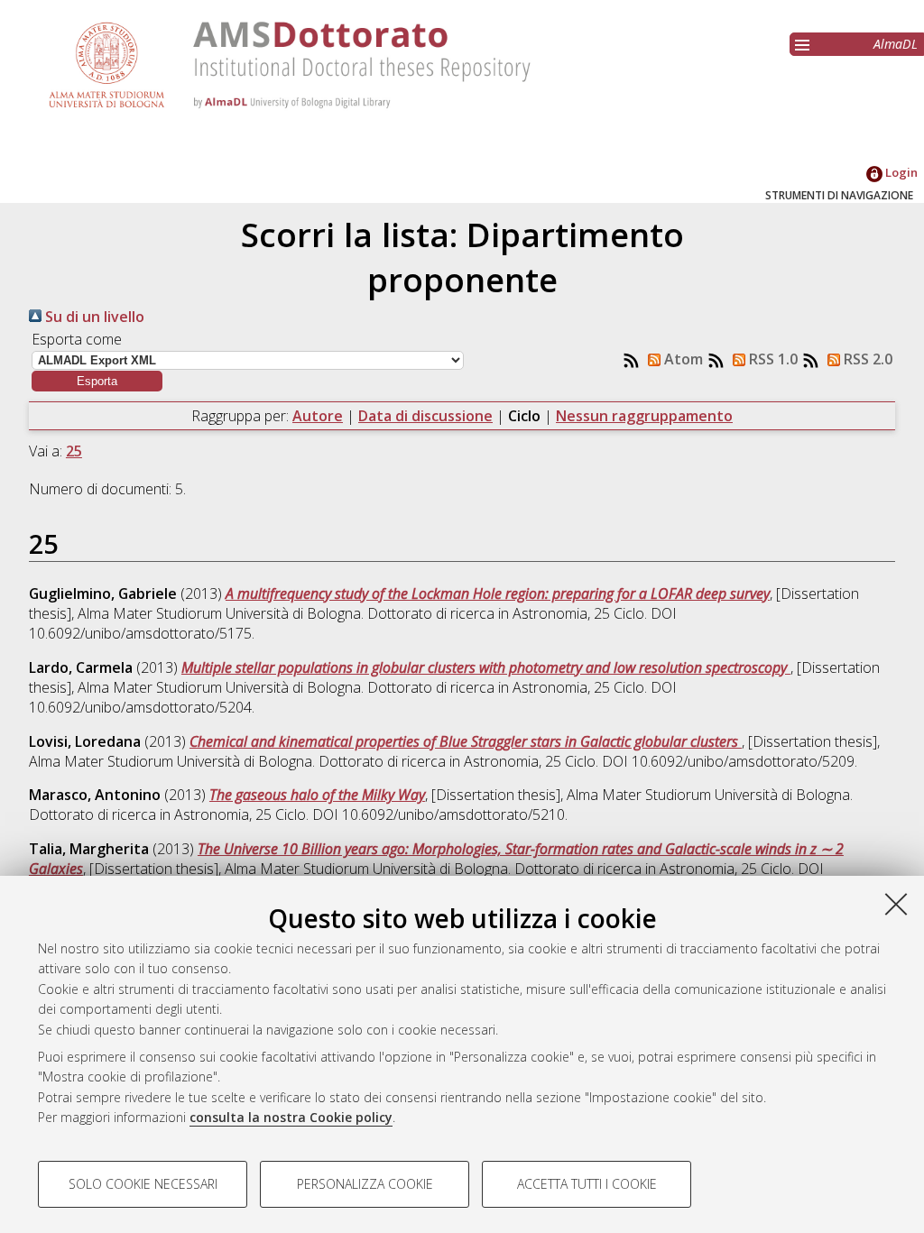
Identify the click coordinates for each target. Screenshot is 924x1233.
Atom (682, 359)
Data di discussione (425, 416)
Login (900, 172)
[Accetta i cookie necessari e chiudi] (896, 903)
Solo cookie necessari (143, 1183)
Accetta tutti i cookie (587, 1183)
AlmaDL (895, 43)
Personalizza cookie (365, 1183)
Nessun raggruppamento (644, 416)
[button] (97, 381)
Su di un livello (93, 317)
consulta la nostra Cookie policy (291, 1117)
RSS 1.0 (771, 359)
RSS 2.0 (866, 359)
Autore (317, 416)
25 (74, 451)
